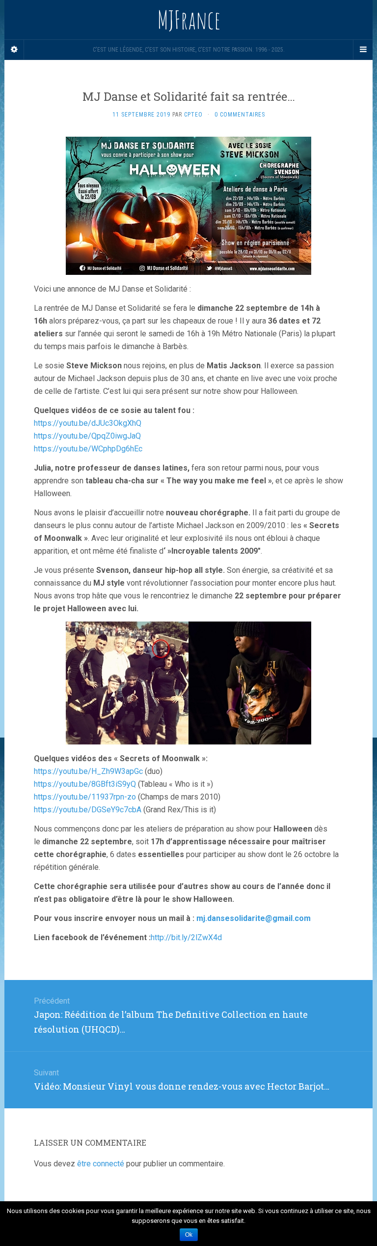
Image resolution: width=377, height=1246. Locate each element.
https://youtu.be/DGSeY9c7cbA (87, 809)
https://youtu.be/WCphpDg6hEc (88, 448)
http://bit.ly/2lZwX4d (186, 937)
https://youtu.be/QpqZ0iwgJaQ (87, 436)
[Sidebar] (14, 49)
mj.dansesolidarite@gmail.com (253, 918)
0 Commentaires (240, 114)
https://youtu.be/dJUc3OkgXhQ (87, 423)
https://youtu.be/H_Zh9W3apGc (88, 771)
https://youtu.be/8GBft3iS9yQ (85, 784)
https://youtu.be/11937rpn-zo (85, 796)
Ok (188, 1234)
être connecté (100, 1163)
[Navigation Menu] (363, 49)
